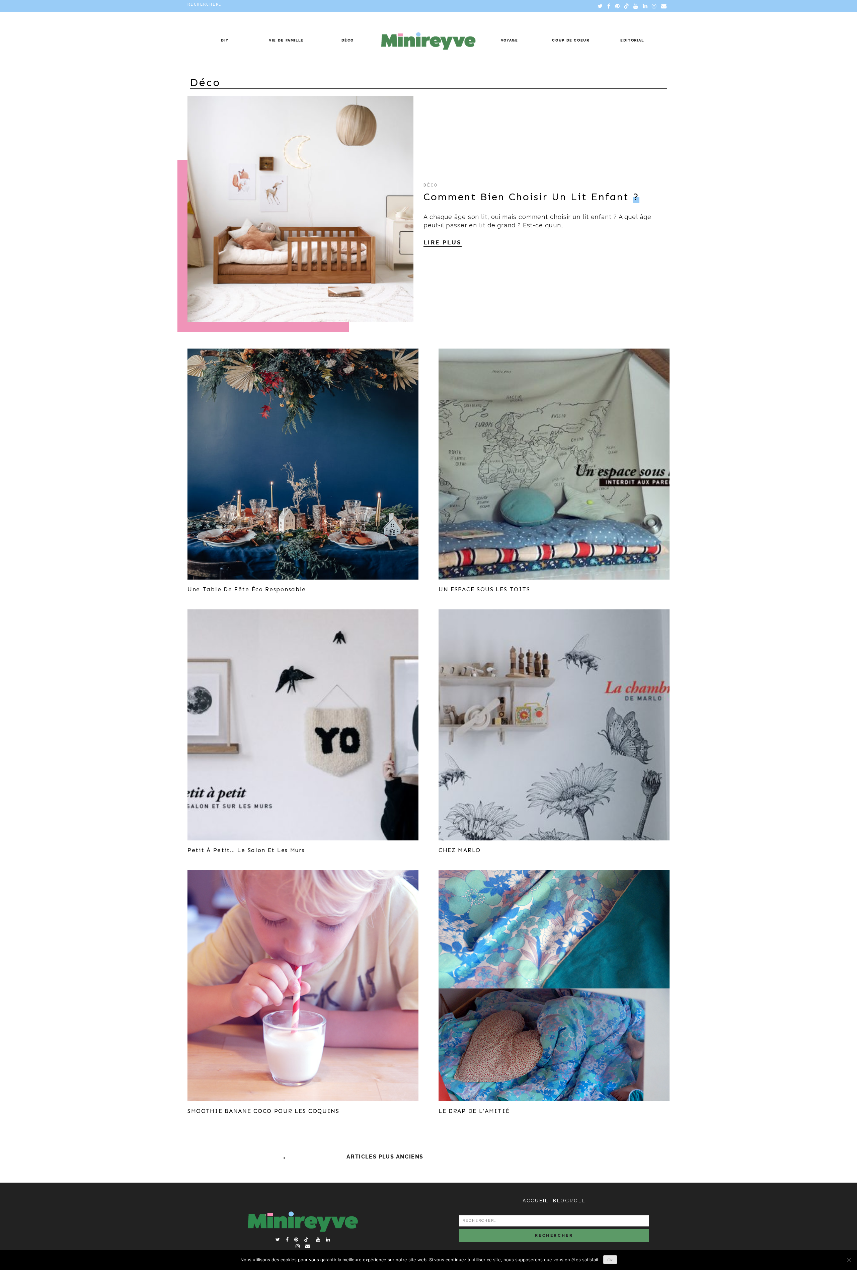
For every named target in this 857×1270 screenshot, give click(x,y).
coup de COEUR (570, 40)
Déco (347, 40)
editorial (632, 40)
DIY (225, 40)
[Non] (848, 1260)
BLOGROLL (569, 1200)
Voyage (509, 40)
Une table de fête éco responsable (246, 589)
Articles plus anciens (384, 1157)
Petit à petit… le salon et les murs (246, 850)
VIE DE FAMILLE (286, 40)
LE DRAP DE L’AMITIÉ (474, 1111)
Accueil (536, 1200)
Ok (610, 1260)
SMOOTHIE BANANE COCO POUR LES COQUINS (263, 1111)
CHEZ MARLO (460, 850)
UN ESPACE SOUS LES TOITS (484, 589)
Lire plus (442, 242)
